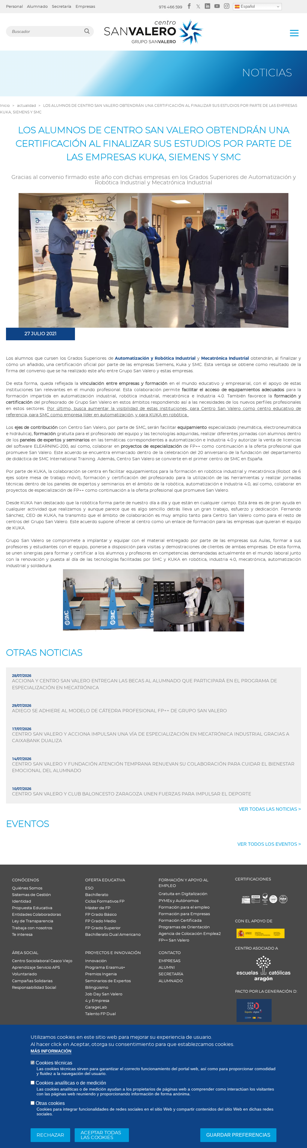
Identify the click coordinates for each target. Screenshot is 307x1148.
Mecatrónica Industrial (225, 358)
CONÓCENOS (25, 880)
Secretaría (61, 7)
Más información (51, 1051)
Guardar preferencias (238, 1135)
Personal (14, 7)
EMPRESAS (169, 961)
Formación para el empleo (184, 907)
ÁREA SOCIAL (25, 953)
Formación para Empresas (184, 914)
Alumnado (37, 7)
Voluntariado (24, 974)
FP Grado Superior (103, 928)
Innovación (96, 961)
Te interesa (22, 935)
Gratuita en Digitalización (183, 894)
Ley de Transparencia (32, 921)
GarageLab (96, 1007)
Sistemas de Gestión (31, 895)
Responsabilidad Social (34, 988)
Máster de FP (97, 908)
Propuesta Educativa (32, 908)
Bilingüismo (96, 988)
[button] (108, 600)
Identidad (21, 901)
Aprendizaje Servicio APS (36, 968)
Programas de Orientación (184, 927)
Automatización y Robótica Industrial (155, 358)
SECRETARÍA (171, 974)
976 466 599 (170, 7)
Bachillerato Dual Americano (113, 935)
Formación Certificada (180, 921)
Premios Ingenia (101, 974)
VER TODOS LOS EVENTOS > (269, 844)
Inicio (5, 105)
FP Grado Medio (100, 921)
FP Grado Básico (101, 915)
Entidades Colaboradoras (36, 915)
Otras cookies (50, 1103)
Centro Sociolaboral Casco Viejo (42, 961)
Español (247, 6)
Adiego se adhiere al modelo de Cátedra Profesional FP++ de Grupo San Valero (119, 711)
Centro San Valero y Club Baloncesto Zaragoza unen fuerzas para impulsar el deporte (131, 794)
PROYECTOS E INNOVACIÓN (113, 953)
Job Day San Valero (103, 994)
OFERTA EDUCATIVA (105, 880)
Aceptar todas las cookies (101, 1135)
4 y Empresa (97, 1001)
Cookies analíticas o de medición (71, 1082)
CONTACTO (170, 953)
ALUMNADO (171, 981)
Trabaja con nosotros (32, 928)
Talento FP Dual (100, 1014)
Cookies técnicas (54, 1062)
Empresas (85, 7)
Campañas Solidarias (32, 981)
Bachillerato (96, 895)
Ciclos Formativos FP (104, 901)
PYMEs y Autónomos (178, 901)
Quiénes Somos (27, 888)
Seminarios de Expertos (108, 981)
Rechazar (50, 1135)
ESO (89, 888)
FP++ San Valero (174, 940)
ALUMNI (167, 968)
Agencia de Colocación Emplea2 (190, 934)
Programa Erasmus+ (105, 968)
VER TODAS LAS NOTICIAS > (270, 809)
